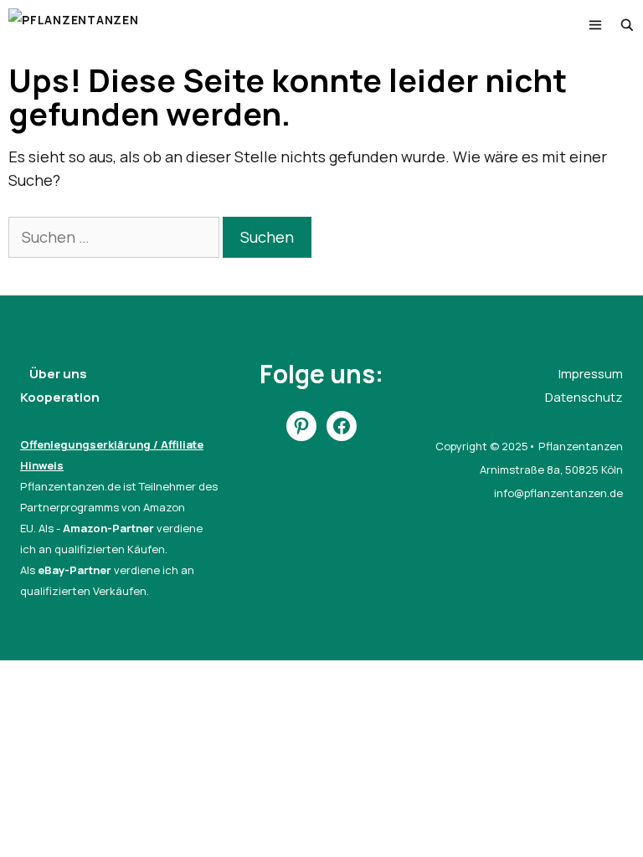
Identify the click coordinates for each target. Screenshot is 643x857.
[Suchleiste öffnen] (627, 25)
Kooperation (60, 397)
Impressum (590, 373)
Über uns (58, 373)
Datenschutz (584, 397)
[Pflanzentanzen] (73, 25)
